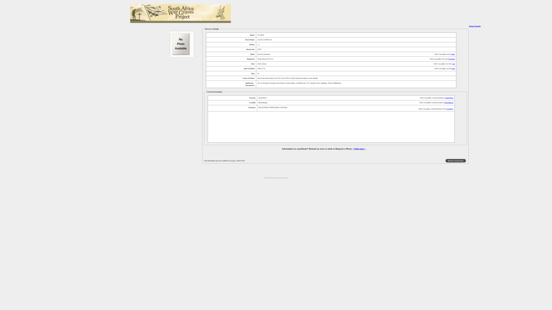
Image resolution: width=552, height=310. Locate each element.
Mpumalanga (448, 102)
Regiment (451, 59)
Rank (453, 54)
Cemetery (449, 109)
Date (453, 68)
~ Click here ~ (359, 149)
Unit (453, 64)
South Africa (449, 98)
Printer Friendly (475, 26)
